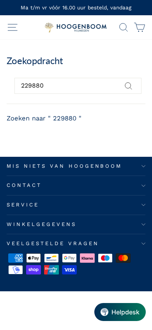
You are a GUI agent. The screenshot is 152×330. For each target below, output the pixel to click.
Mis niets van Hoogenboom (64, 166)
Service (23, 205)
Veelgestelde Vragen (53, 243)
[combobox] (77, 85)
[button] (120, 312)
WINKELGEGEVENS (41, 224)
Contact (24, 185)
